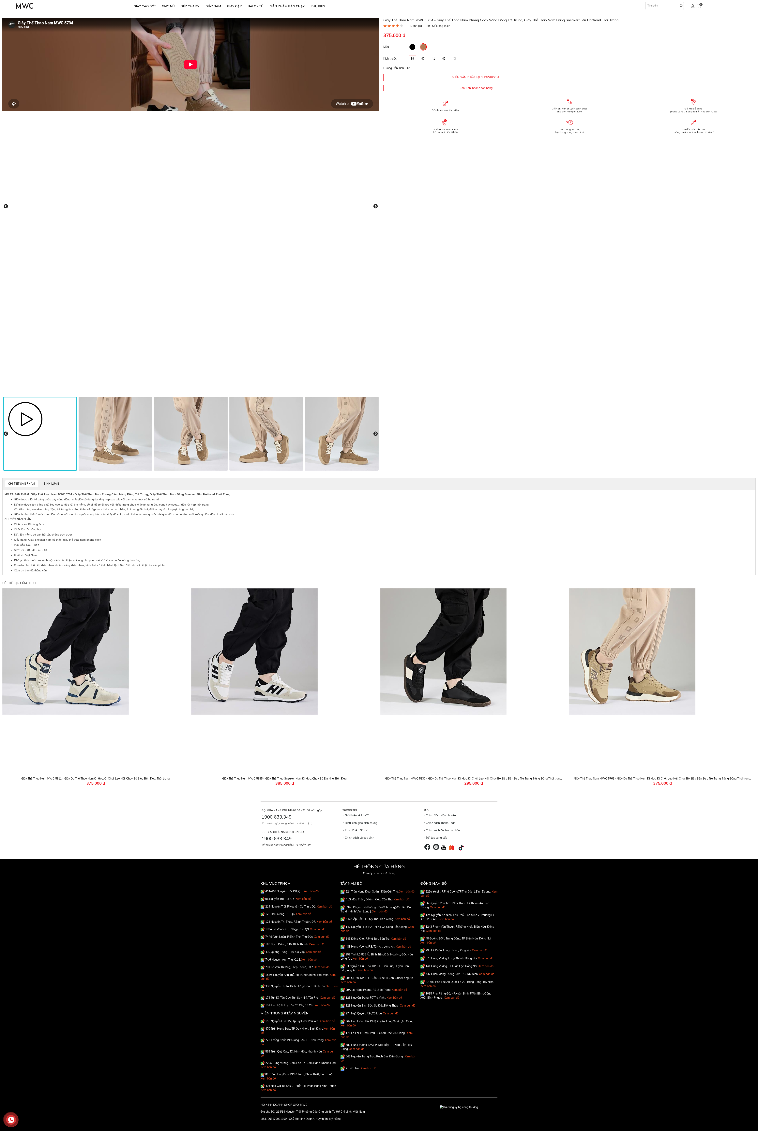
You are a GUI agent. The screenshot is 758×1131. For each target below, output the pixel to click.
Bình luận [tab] (51, 483)
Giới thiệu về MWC (356, 815)
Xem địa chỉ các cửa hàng (379, 873)
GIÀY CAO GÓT (145, 6)
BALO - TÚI (256, 6)
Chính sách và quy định (359, 837)
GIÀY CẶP (234, 6)
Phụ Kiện (318, 6)
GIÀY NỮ (168, 6)
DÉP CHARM (190, 6)
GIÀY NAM (213, 6)
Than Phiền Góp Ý (356, 830)
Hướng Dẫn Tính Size (396, 68)
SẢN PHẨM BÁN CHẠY (287, 6)
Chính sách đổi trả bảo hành (443, 830)
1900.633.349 (277, 817)
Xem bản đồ (311, 891)
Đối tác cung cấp (436, 837)
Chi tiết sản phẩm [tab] (21, 483)
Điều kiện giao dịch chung (360, 823)
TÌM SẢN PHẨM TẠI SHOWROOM (476, 77)
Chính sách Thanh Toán (440, 823)
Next (375, 206)
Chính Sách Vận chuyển (440, 815)
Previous (5, 206)
